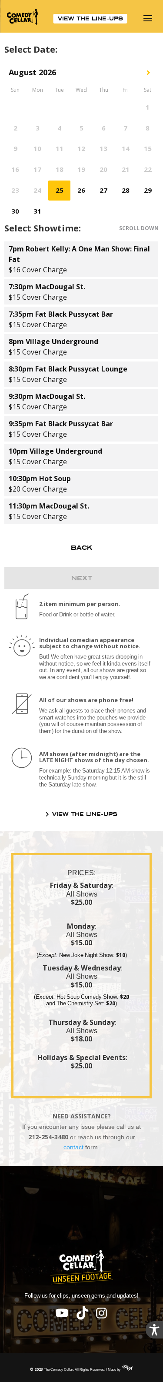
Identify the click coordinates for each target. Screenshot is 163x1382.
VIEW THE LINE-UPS (90, 18)
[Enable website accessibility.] (154, 1329)
